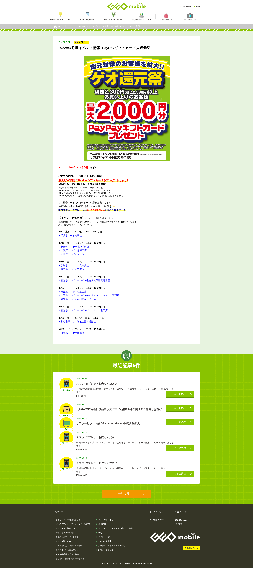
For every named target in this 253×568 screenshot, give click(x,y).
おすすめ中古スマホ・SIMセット (70, 546)
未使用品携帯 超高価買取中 (67, 554)
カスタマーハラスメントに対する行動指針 (116, 528)
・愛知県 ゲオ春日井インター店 (77, 299)
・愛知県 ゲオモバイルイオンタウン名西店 (83, 310)
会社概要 (178, 524)
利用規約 (102, 524)
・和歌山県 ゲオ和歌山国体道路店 (77, 321)
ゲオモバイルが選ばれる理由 (68, 520)
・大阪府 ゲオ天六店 (71, 254)
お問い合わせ (186, 6)
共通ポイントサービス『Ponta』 (112, 546)
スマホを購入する (63, 541)
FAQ (198, 6)
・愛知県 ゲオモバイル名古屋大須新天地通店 (84, 280)
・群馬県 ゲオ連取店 (71, 333)
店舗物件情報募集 (105, 550)
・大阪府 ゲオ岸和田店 (72, 250)
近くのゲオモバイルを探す (67, 537)
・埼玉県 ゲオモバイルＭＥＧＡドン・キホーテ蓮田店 (88, 295)
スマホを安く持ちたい (65, 528)
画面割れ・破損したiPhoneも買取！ (71, 559)
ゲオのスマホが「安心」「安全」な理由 (73, 524)
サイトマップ (104, 537)
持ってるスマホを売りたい (67, 533)
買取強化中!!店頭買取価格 (67, 550)
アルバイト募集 (104, 541)
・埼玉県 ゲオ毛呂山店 (72, 291)
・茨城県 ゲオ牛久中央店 (73, 265)
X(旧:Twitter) (158, 520)
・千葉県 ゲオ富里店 (70, 235)
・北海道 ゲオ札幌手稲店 (73, 246)
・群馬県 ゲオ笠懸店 (71, 269)
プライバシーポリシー (107, 520)
